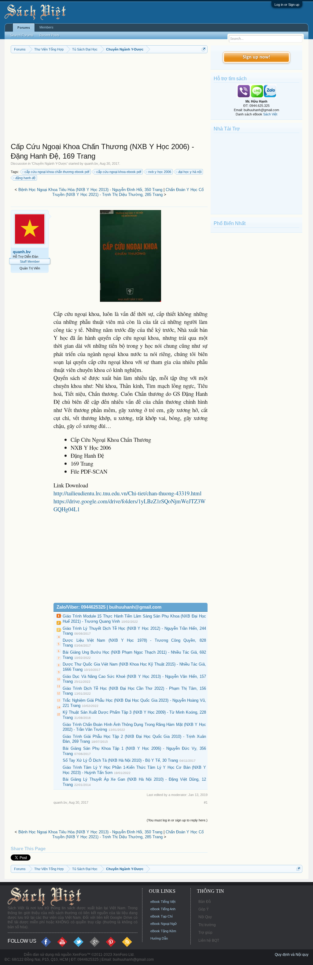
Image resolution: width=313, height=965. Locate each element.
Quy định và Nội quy (291, 954)
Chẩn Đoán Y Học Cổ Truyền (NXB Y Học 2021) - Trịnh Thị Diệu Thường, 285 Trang (128, 192)
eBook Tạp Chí (161, 916)
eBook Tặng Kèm (163, 931)
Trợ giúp (205, 932)
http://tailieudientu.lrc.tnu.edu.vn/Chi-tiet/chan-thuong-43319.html (127, 493)
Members (46, 27)
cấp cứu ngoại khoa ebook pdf (118, 172)
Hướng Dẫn (159, 938)
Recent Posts (49, 35)
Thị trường (207, 925)
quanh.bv (91, 163)
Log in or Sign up (286, 4)
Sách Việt (270, 114)
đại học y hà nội (189, 172)
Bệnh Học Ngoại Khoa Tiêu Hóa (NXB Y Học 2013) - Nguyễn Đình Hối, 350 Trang (90, 189)
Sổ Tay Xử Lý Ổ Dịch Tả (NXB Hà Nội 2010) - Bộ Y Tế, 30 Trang (120, 760)
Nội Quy (205, 917)
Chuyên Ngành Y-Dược (49, 163)
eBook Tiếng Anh (162, 909)
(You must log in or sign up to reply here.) (177, 820)
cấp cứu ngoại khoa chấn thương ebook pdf (56, 172)
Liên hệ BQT (208, 940)
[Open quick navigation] (204, 49)
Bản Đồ (204, 901)
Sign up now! (256, 57)
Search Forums (21, 35)
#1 (206, 802)
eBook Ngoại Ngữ (163, 924)
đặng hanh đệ (25, 178)
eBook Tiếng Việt (162, 901)
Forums (23, 27)
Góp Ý (203, 909)
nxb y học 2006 (159, 172)
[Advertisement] (109, 99)
